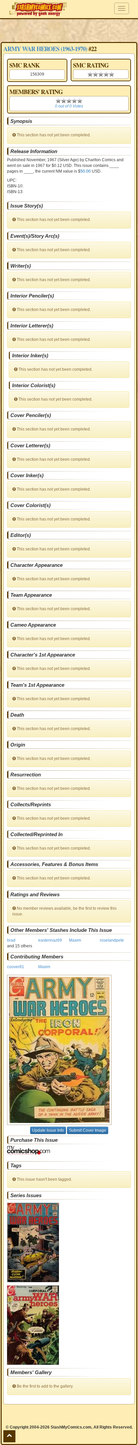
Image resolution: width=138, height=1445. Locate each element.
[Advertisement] (69, 30)
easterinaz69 (50, 940)
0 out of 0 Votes (69, 106)
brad (11, 940)
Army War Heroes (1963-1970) (45, 48)
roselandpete (112, 940)
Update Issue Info (48, 1130)
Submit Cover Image (87, 1130)
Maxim (75, 940)
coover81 (15, 966)
